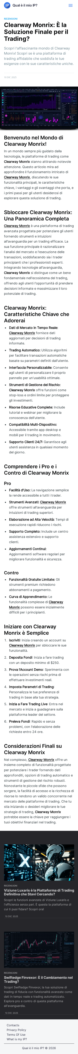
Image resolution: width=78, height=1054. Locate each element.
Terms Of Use (16, 1034)
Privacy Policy (16, 1030)
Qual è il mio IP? (33, 1048)
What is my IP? (17, 1039)
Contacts (13, 1025)
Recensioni (11, 18)
